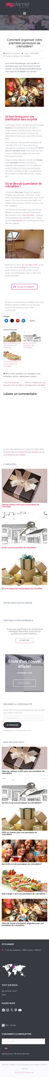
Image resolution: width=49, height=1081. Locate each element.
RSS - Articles (10, 1025)
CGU (19, 1064)
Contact (24, 1068)
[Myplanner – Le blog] (24, 5)
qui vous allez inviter (30, 265)
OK (6, 1048)
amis (38, 374)
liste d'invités (17, 220)
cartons (16, 376)
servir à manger (19, 267)
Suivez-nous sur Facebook (17, 603)
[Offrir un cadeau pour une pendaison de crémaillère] (12, 337)
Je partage (24, 640)
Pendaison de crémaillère (22, 56)
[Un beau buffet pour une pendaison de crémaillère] (12, 355)
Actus (4, 995)
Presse (43, 1064)
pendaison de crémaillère (26, 374)
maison (34, 376)
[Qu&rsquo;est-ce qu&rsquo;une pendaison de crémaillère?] (32, 337)
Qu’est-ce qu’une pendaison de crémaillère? (29, 345)
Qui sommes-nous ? (10, 991)
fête (7, 374)
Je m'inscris (12, 725)
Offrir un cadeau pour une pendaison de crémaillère (11, 345)
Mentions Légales (9, 1064)
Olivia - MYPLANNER (31, 53)
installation (7, 376)
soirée (12, 374)
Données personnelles (31, 1064)
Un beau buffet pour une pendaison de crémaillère (11, 364)
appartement (25, 376)
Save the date (28, 215)
